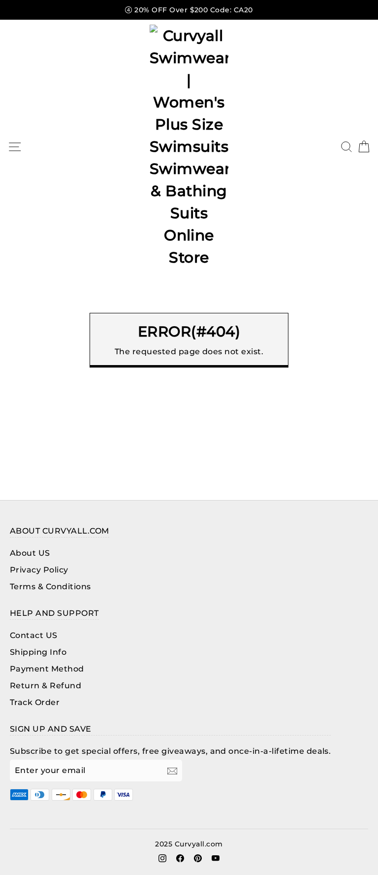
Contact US (34, 635)
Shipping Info (38, 652)
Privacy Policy (39, 569)
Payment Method (47, 668)
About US (30, 553)
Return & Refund (45, 685)
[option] (189, 9)
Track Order (35, 702)
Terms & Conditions (50, 586)
